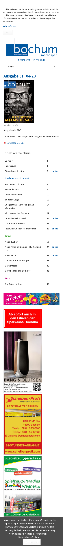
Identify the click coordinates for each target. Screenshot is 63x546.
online (55, 171)
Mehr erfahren (9, 26)
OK (7, 32)
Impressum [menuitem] (39, 60)
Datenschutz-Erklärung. (29, 537)
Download (16, 142)
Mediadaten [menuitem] (24, 60)
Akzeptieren (31, 541)
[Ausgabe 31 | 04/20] (19, 101)
